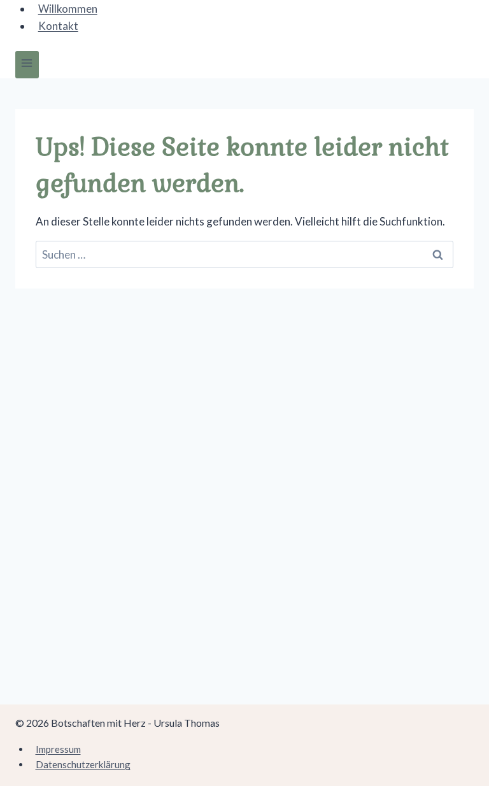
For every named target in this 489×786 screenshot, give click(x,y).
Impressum (58, 749)
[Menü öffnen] (27, 64)
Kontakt (58, 25)
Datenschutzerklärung (83, 764)
